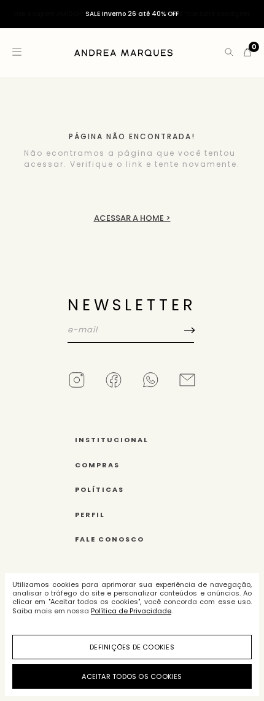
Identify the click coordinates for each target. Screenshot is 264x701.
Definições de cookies (132, 647)
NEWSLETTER (132, 305)
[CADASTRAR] (132, 355)
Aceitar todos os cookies (132, 676)
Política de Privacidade (131, 611)
